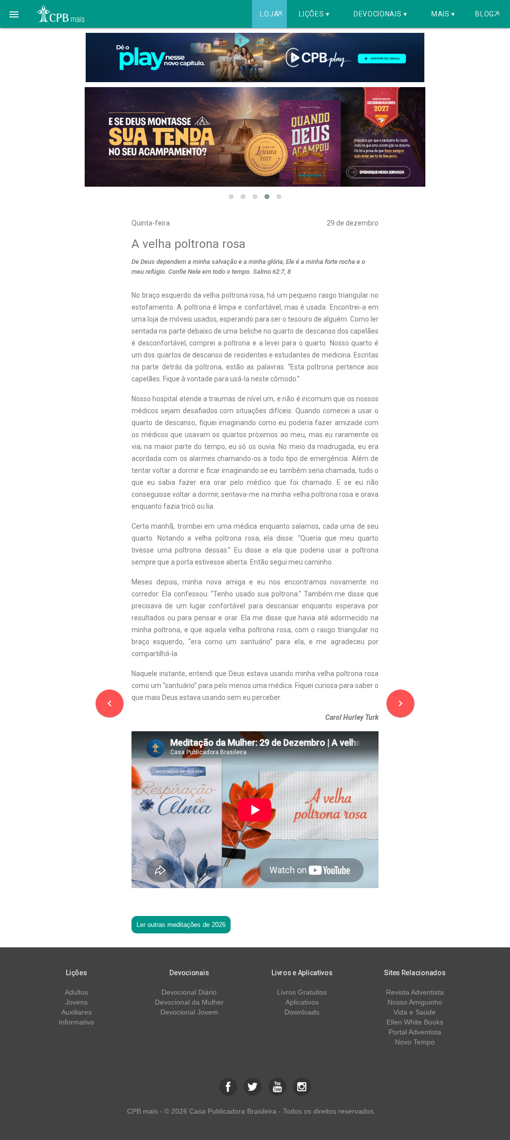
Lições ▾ (314, 14)
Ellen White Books (414, 1022)
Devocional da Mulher (189, 1002)
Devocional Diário (189, 992)
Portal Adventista (414, 1032)
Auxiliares (76, 1012)
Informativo (76, 1022)
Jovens (76, 1002)
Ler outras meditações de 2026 (181, 924)
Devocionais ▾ (380, 14)
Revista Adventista (415, 992)
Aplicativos (302, 1002)
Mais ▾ (443, 14)
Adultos (76, 992)
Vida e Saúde (414, 1012)
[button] (14, 14)
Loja (271, 14)
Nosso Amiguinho (414, 1002)
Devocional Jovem (189, 1012)
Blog (487, 14)
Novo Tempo (415, 1042)
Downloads (301, 1012)
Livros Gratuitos (302, 992)
